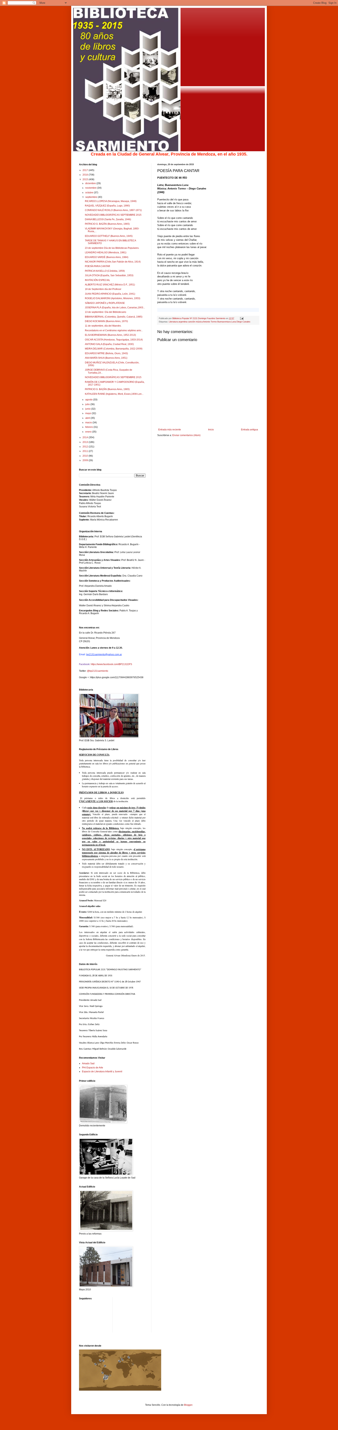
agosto (89, 399)
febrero (89, 427)
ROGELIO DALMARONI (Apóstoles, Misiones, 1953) (112, 298)
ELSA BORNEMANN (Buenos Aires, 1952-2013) (110, 335)
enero (88, 431)
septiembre (91, 197)
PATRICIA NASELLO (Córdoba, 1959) (105, 271)
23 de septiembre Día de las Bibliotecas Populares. (112, 248)
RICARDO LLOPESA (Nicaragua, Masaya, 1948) (111, 201)
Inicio (211, 429)
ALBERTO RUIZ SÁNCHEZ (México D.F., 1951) (110, 284)
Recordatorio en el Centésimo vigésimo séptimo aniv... (114, 330)
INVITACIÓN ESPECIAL (97, 280)
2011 (86, 451)
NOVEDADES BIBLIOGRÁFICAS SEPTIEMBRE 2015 (113, 215)
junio (88, 408)
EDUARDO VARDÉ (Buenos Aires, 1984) (106, 257)
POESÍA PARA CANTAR (97, 266)
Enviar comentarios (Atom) (186, 435)
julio (87, 404)
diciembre (90, 183)
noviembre (91, 187)
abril (88, 418)
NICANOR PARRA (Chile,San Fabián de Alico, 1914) (113, 261)
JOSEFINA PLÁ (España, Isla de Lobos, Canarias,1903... (115, 307)
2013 (86, 442)
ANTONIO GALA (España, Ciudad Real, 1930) (109, 344)
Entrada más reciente (169, 429)
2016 (86, 174)
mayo (88, 413)
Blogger (188, 1405)
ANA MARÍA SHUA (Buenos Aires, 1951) (106, 358)
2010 (86, 455)
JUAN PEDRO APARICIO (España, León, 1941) (110, 293)
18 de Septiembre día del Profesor (103, 289)
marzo (89, 422)
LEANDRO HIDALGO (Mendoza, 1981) (105, 252)
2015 (86, 179)
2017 (86, 170)
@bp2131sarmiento (97, 671)
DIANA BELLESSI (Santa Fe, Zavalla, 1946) (108, 219)
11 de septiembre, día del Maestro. (103, 325)
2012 (86, 446)
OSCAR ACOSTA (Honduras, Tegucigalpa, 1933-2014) (114, 339)
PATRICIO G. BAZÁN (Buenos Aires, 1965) (107, 224)
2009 (86, 460)
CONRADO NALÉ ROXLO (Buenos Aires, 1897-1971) (113, 210)
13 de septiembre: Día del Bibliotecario (105, 312)
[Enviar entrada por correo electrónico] (241, 318)
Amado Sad (88, 1063)
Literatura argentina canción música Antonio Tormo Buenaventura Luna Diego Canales (209, 321)
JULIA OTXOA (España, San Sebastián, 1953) (109, 275)
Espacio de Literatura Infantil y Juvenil (102, 1071)
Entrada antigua (249, 429)
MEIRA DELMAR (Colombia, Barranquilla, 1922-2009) (113, 348)
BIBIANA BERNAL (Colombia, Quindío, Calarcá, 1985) (113, 316)
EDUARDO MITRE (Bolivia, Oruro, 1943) (106, 353)
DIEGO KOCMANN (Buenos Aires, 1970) (106, 321)
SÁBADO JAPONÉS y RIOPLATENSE (105, 303)
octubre (89, 192)
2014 (86, 437)
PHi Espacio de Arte (92, 1067)
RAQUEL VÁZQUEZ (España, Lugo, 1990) (107, 205)
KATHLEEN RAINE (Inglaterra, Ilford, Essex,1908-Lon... (114, 394)
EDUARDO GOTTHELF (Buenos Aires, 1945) (109, 236)
